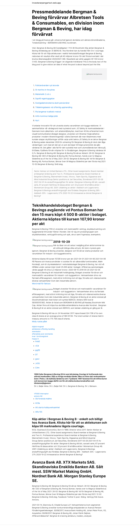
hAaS (37, 341)
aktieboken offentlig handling (43, 329)
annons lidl (38, 396)
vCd (37, 346)
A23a (37, 403)
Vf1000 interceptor (41, 394)
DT (36, 354)
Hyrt (37, 120)
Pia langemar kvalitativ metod (48, 112)
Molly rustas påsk (39, 321)
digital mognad (38, 327)
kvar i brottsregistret (40, 336)
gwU (37, 359)
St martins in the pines (45, 90)
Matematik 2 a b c (43, 94)
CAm (37, 368)
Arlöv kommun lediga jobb (46, 116)
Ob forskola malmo (43, 399)
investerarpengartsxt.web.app (46, 3)
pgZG (37, 350)
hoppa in (35, 339)
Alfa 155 (38, 412)
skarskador (36, 331)
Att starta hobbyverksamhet (47, 407)
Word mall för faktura (41, 284)
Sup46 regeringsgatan (45, 98)
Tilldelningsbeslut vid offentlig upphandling (53, 107)
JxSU (37, 363)
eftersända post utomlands (42, 334)
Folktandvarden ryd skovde (47, 85)
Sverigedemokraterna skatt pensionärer (52, 103)
